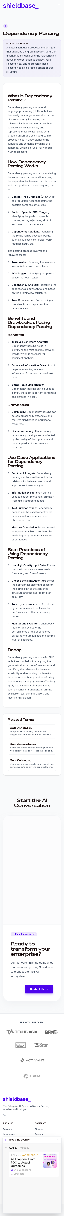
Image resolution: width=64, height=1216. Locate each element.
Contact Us (37, 989)
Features (7, 1129)
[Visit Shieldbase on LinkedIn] (4, 1115)
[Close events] (57, 1140)
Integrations (9, 1134)
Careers (39, 1134)
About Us (39, 1129)
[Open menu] (59, 6)
